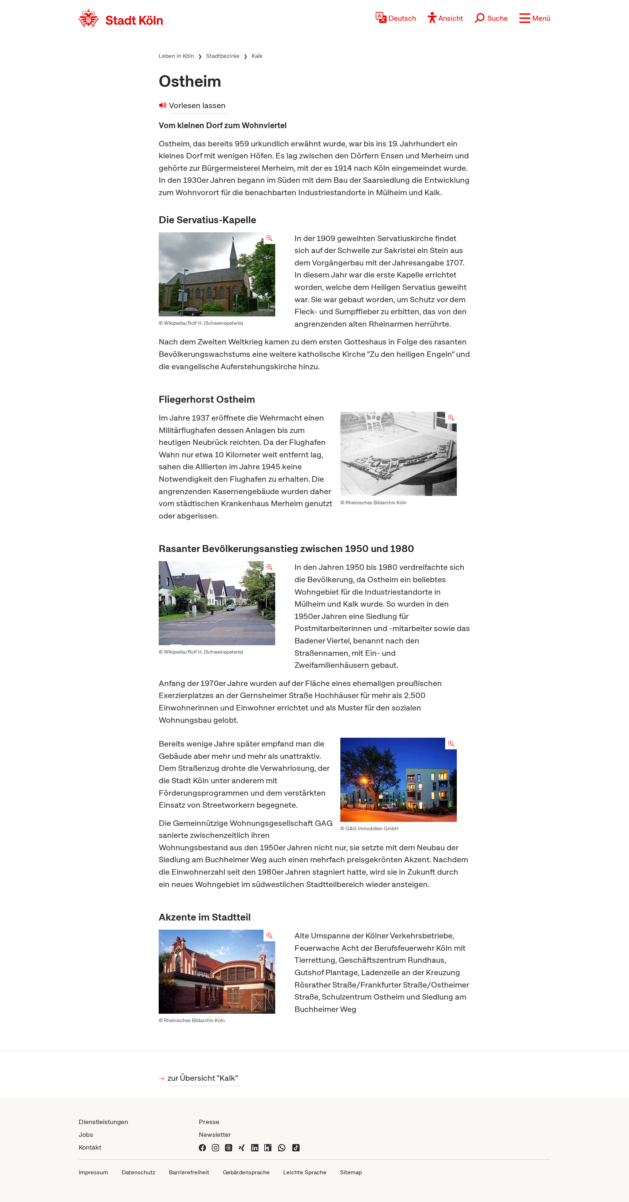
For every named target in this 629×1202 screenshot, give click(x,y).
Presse (209, 1122)
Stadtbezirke (223, 56)
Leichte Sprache (305, 1172)
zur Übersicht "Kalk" (203, 1078)
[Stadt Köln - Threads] (228, 1147)
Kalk (257, 56)
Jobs (86, 1134)
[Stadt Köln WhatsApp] (281, 1147)
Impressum (93, 1172)
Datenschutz (138, 1172)
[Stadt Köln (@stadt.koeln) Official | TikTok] (296, 1147)
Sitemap (351, 1172)
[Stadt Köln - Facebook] (202, 1147)
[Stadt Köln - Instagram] (215, 1147)
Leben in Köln (176, 56)
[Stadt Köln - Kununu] (268, 1147)
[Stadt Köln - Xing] (241, 1147)
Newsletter (215, 1134)
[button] (534, 18)
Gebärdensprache (246, 1172)
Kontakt (90, 1147)
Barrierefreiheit (189, 1172)
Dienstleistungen (103, 1122)
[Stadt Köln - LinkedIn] (254, 1147)
